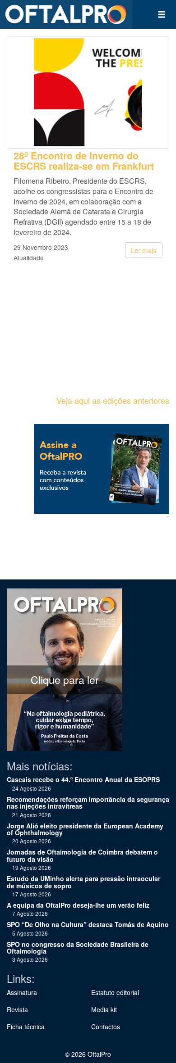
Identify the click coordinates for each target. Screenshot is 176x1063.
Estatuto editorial (115, 992)
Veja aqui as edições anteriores (112, 400)
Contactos (105, 1026)
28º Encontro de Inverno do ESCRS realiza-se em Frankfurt (84, 161)
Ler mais (144, 250)
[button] (161, 14)
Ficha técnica (26, 1026)
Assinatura (22, 992)
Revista (17, 1009)
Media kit (104, 1009)
